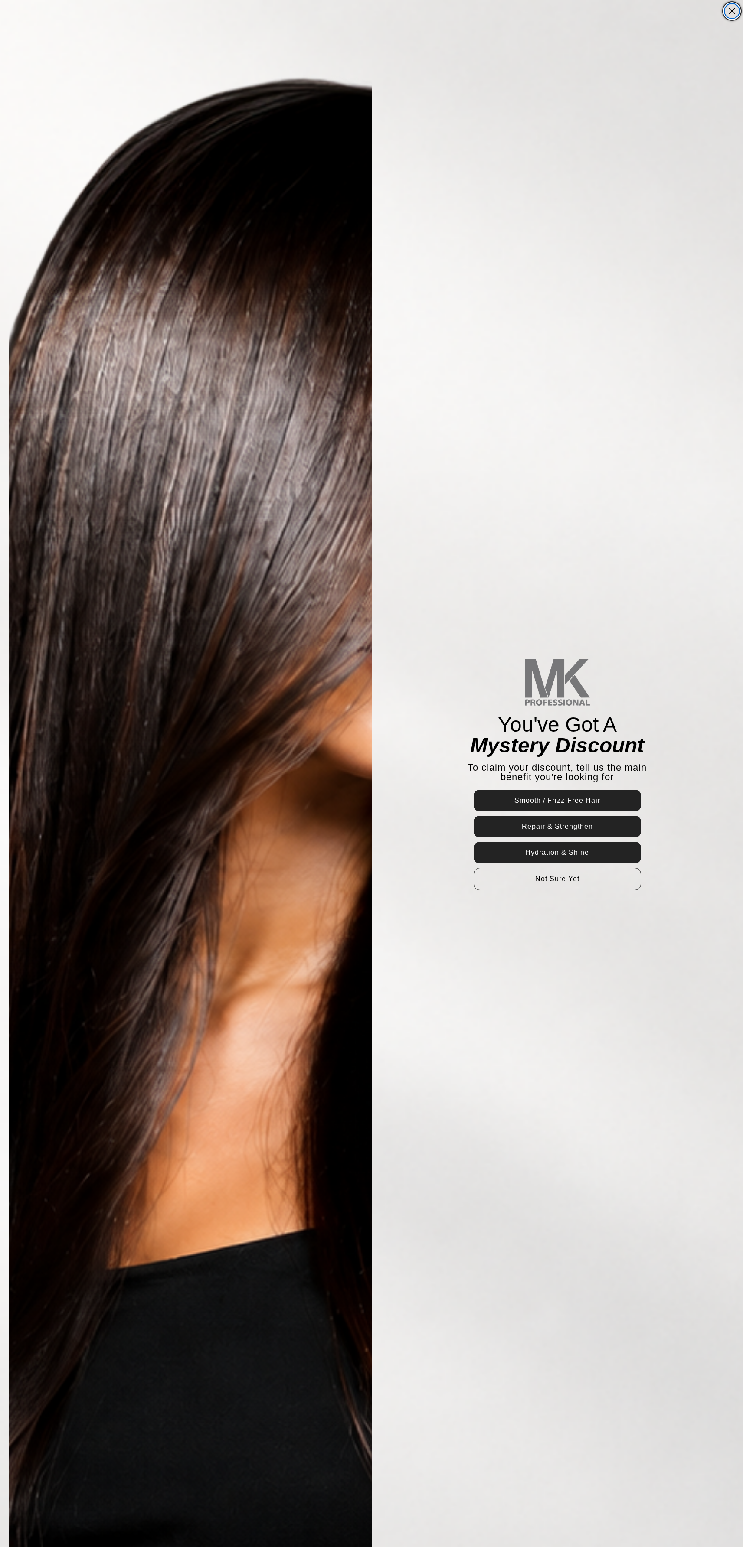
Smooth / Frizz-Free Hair (557, 800)
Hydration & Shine (557, 852)
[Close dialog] (732, 11)
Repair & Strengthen (557, 826)
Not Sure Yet (557, 879)
